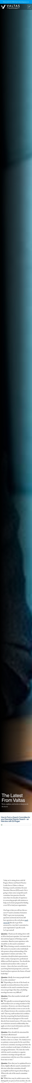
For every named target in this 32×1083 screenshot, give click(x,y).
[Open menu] (29, 7)
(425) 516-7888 (10, 2)
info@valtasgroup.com (23, 2)
